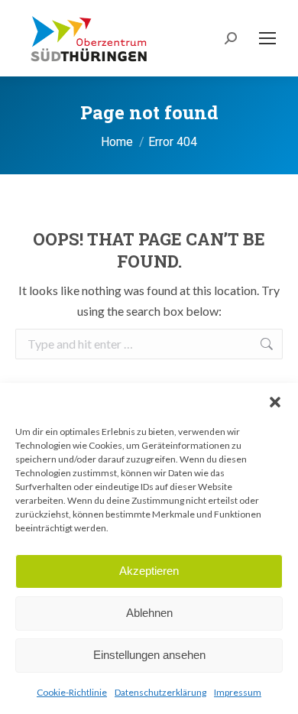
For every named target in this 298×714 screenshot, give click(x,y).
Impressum (237, 692)
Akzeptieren (149, 570)
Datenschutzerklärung (160, 692)
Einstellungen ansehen (149, 654)
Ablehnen (149, 612)
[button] (275, 402)
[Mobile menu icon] (267, 38)
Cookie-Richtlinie (72, 692)
